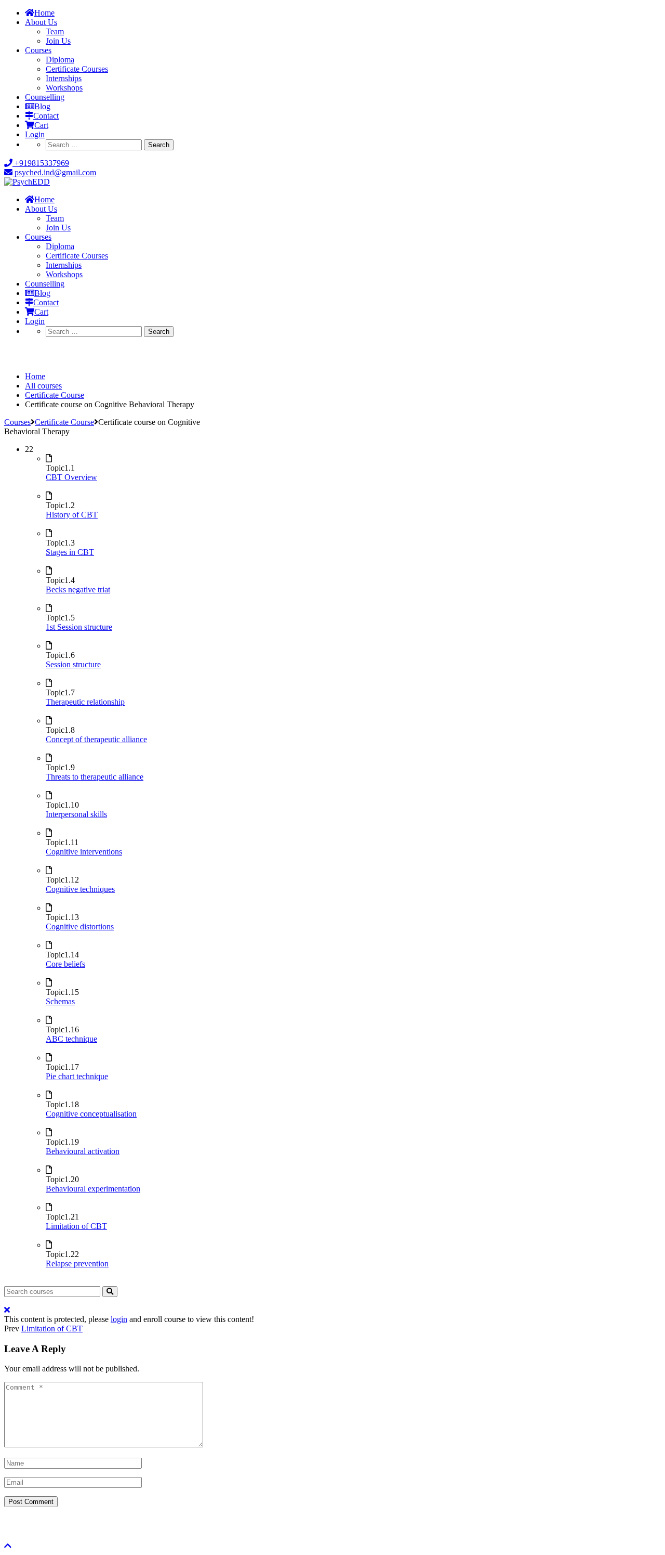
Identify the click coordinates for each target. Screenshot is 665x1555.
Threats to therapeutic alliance (94, 776)
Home (44, 12)
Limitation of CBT (76, 1226)
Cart (41, 125)
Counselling (44, 97)
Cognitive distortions (80, 926)
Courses (38, 50)
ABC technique (71, 1038)
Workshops (64, 87)
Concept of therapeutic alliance (96, 739)
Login (35, 134)
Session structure (73, 664)
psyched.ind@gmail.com (54, 172)
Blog (42, 106)
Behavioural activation (82, 1151)
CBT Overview (71, 477)
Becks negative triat (78, 589)
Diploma (60, 59)
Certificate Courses (77, 68)
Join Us (58, 40)
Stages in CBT (70, 552)
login (119, 1319)
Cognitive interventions (84, 851)
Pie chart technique (77, 1076)
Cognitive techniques (80, 889)
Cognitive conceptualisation (91, 1113)
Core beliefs (65, 964)
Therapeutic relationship (85, 701)
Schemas (60, 1001)
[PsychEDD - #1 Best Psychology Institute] (27, 181)
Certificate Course (64, 422)
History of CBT (72, 514)
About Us (41, 22)
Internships (64, 78)
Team (55, 31)
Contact (46, 115)
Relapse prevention (77, 1263)
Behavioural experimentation (93, 1188)
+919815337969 (40, 163)
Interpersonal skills (76, 814)
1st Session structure (79, 627)
